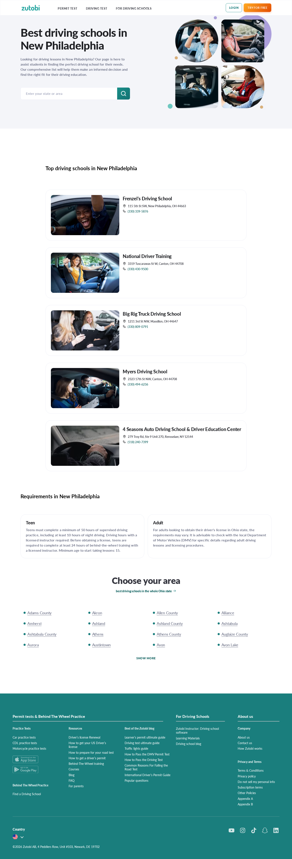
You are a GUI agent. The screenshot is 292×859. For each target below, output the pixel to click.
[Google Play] (35, 769)
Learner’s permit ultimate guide (145, 737)
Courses (74, 769)
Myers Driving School (145, 371)
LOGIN (234, 8)
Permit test (67, 8)
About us (244, 737)
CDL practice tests (25, 743)
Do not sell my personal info (256, 782)
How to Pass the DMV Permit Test (147, 754)
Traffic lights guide (136, 748)
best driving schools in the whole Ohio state (144, 591)
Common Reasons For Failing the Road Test (146, 767)
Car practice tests (24, 737)
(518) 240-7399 (138, 442)
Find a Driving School (27, 794)
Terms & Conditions (251, 770)
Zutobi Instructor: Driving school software (197, 730)
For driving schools (134, 8)
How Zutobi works (250, 748)
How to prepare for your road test (91, 752)
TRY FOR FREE (257, 8)
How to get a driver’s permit (87, 758)
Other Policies (247, 793)
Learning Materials (188, 738)
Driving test (96, 8)
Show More (146, 658)
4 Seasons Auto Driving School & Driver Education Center (182, 429)
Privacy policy (247, 776)
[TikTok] (253, 830)
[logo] (31, 8)
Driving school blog (188, 744)
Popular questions (136, 780)
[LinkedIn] (276, 830)
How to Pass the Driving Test (144, 760)
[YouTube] (231, 830)
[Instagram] (242, 830)
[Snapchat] (264, 830)
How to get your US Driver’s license (87, 745)
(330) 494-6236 (138, 384)
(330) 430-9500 (138, 269)
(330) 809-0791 (138, 326)
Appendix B (245, 804)
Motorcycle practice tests (29, 748)
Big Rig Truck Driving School (152, 313)
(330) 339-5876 (138, 211)
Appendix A (245, 798)
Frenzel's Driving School (147, 198)
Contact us (245, 743)
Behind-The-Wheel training (86, 763)
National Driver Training (147, 256)
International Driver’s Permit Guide (147, 775)
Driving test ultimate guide (142, 743)
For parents (76, 786)
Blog (71, 775)
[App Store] (35, 759)
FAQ (71, 780)
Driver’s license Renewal (84, 737)
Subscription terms (250, 787)
